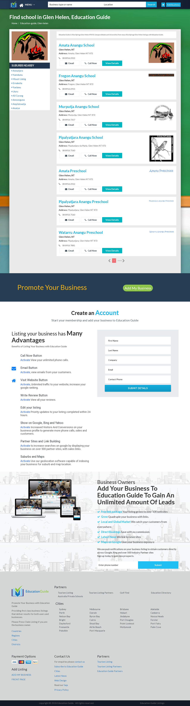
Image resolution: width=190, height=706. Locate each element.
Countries (16, 631)
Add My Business (138, 288)
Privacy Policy (61, 689)
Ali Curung (17, 95)
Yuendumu (17, 74)
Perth (62, 612)
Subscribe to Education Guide (68, 666)
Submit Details (138, 388)
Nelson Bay (64, 616)
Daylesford (64, 623)
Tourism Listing (65, 592)
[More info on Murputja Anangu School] (161, 113)
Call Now (92, 63)
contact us (80, 661)
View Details (112, 63)
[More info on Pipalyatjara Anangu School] (161, 148)
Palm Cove (156, 627)
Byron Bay (95, 616)
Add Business (173, 4)
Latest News (60, 675)
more (120, 260)
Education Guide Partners (110, 671)
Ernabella (17, 83)
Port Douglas (126, 620)
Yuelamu (16, 87)
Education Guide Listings (152, 703)
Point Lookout (127, 623)
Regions (16, 635)
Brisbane (124, 609)
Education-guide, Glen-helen (34, 23)
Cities (14, 639)
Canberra (155, 612)
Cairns (93, 620)
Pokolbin (63, 630)
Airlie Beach (95, 627)
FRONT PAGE (19, 679)
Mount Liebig (19, 79)
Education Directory (161, 592)
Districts (16, 644)
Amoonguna (18, 99)
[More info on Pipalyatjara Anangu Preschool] (161, 200)
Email (71, 63)
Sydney (62, 609)
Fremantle (64, 627)
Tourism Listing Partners (101, 592)
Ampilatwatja (19, 104)
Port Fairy (156, 623)
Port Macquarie (97, 630)
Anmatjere (17, 70)
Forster (154, 620)
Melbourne (95, 609)
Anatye (16, 108)
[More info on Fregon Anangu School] (161, 74)
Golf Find (124, 592)
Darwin (93, 612)
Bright (62, 620)
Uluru (15, 91)
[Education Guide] (26, 5)
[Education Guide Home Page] (163, 5)
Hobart (123, 612)
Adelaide (155, 609)
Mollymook (125, 627)
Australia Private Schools (70, 596)
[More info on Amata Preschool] (161, 170)
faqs (66, 685)
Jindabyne (125, 616)
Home (14, 23)
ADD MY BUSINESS (21, 674)
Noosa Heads (157, 616)
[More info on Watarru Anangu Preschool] (161, 231)
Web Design (60, 680)
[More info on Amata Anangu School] (161, 52)
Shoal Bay (94, 623)
